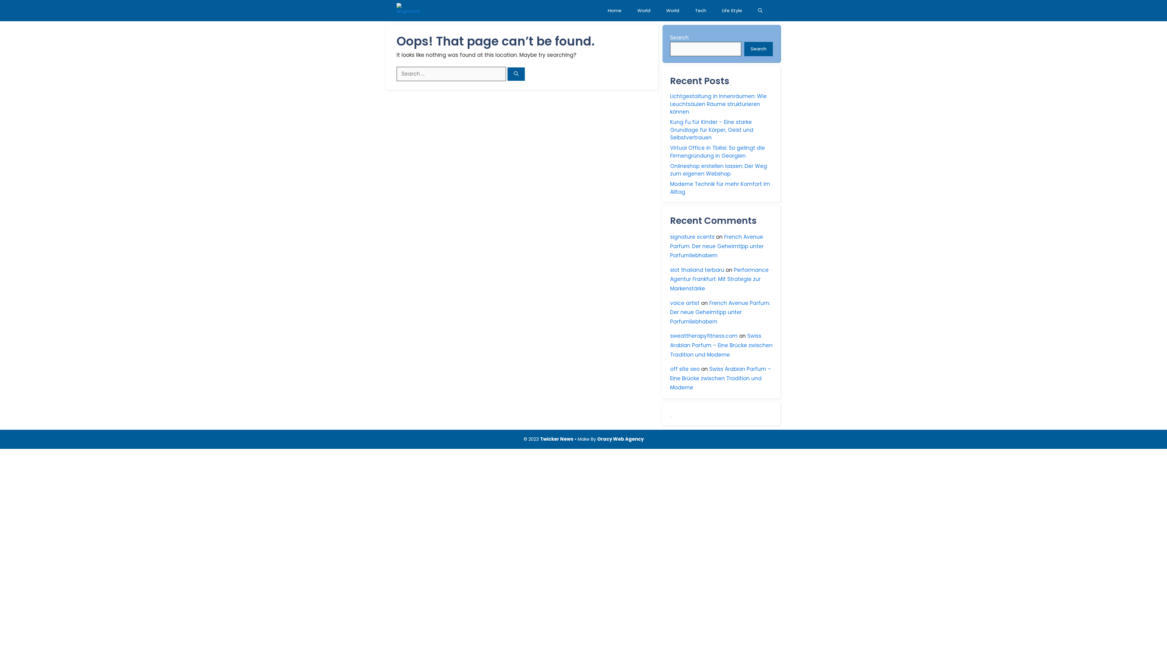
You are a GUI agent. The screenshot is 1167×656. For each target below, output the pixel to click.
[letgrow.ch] (408, 10)
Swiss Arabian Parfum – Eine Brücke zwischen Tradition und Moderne (721, 345)
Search (679, 37)
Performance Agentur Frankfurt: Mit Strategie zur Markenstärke (719, 279)
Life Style (732, 10)
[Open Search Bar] (760, 10)
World (643, 10)
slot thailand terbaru (697, 270)
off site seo (685, 369)
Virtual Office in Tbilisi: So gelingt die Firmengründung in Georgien (717, 151)
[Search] (516, 74)
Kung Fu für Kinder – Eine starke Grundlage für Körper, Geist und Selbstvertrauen (711, 129)
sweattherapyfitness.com (704, 336)
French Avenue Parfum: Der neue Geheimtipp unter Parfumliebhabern (717, 246)
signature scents (692, 237)
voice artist (685, 303)
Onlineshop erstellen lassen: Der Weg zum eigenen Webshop (718, 170)
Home (614, 10)
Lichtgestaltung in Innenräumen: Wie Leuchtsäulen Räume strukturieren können (718, 104)
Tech (700, 10)
